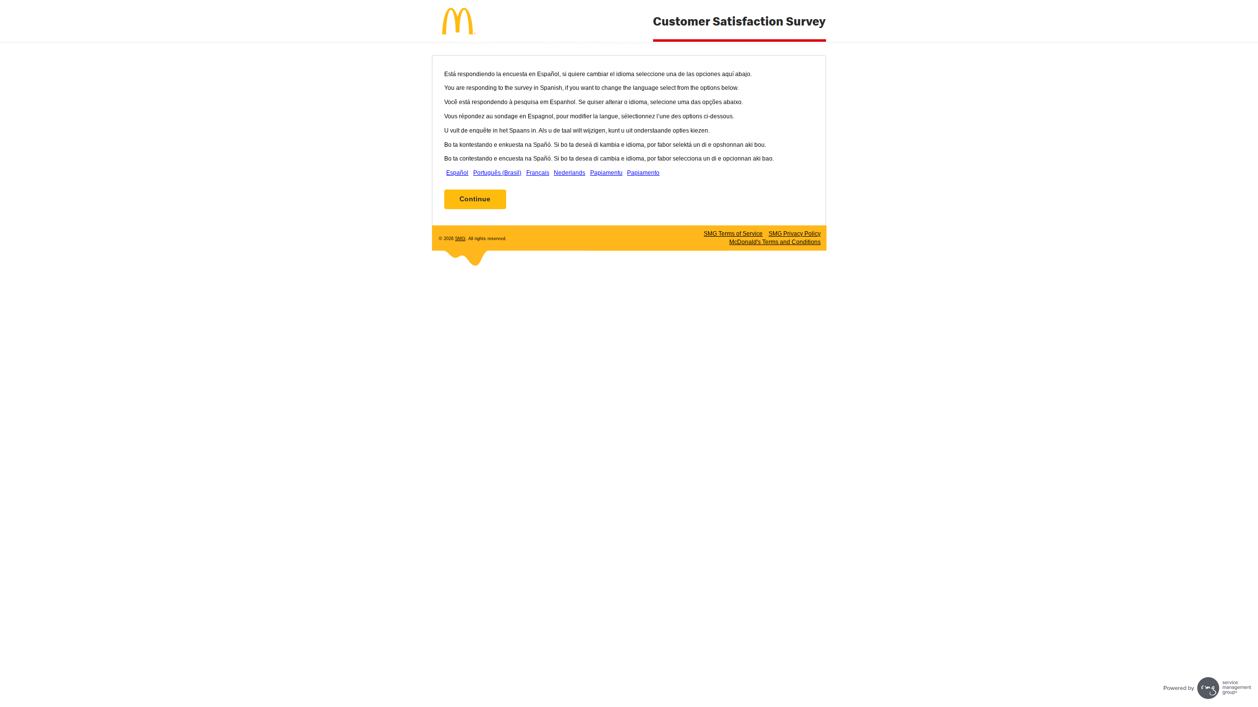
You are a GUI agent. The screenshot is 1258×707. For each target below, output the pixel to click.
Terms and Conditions (775, 242)
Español (457, 172)
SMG (460, 238)
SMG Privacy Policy (795, 233)
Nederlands (569, 172)
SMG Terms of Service (733, 233)
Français (537, 172)
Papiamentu (606, 172)
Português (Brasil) (497, 172)
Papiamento (643, 172)
